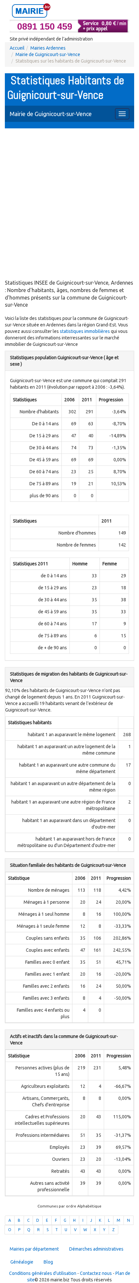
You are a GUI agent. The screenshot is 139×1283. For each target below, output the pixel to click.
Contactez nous (96, 1273)
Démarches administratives (96, 1249)
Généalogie (21, 1262)
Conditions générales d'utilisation (42, 1273)
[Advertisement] (69, 204)
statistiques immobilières (85, 331)
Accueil (17, 48)
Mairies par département (34, 1249)
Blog (48, 1262)
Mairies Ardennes (48, 48)
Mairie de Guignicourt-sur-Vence (48, 54)
